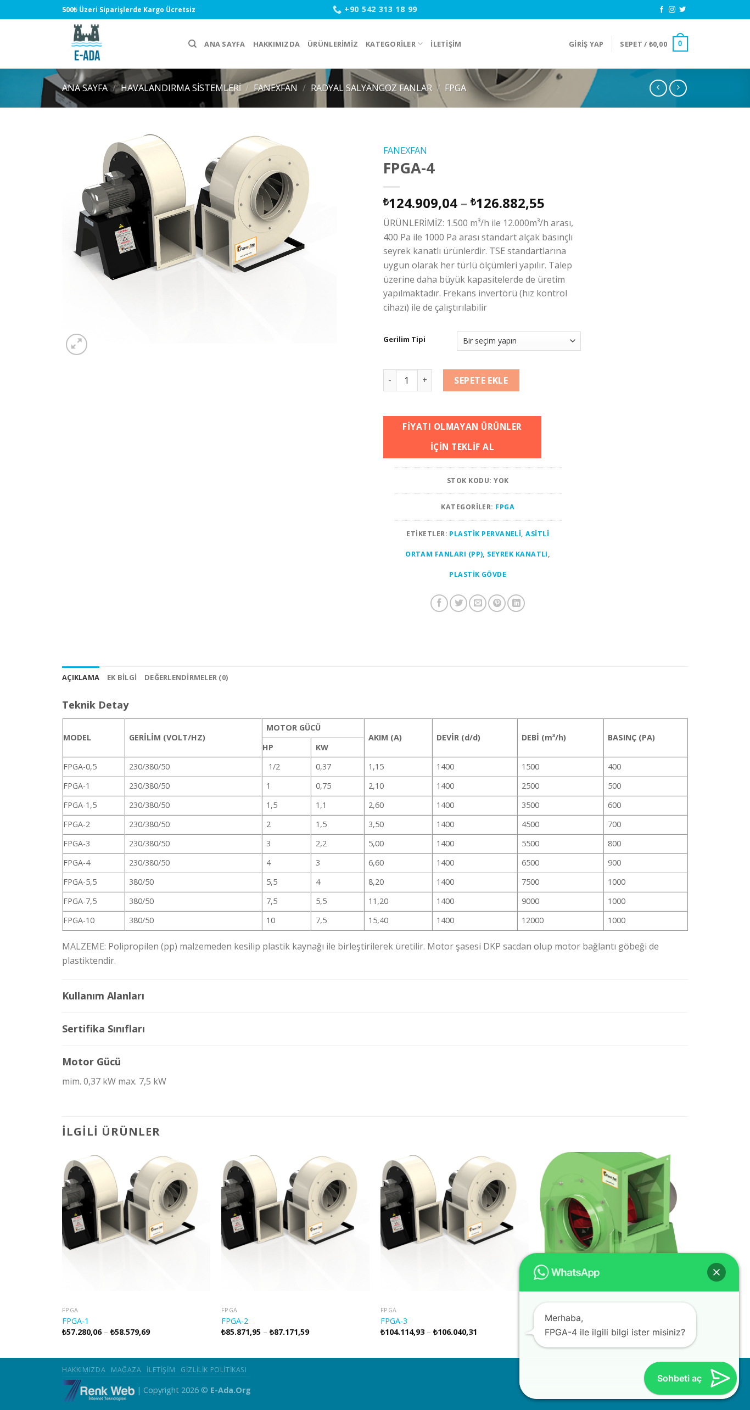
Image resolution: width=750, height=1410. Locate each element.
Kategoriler (391, 44)
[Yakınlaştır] (76, 344)
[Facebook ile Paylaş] (439, 603)
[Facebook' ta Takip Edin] (661, 10)
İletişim (445, 44)
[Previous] (62, 1254)
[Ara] (192, 43)
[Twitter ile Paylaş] (458, 603)
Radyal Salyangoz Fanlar (371, 88)
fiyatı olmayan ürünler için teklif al (462, 436)
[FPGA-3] (454, 1226)
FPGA (455, 88)
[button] (716, 1272)
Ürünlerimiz (332, 44)
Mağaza (126, 1369)
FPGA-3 (393, 1321)
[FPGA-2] (295, 1226)
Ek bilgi (122, 677)
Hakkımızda (276, 44)
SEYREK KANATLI (517, 554)
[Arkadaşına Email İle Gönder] (477, 603)
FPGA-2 (234, 1321)
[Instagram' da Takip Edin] (672, 10)
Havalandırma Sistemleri (181, 88)
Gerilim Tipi (404, 340)
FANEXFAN (276, 88)
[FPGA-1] (136, 1226)
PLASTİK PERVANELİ (485, 533)
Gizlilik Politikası (214, 1369)
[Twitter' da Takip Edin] (682, 10)
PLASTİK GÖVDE (477, 574)
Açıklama (80, 677)
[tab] (80, 677)
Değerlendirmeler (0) (186, 677)
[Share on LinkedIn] (516, 603)
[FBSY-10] (614, 1226)
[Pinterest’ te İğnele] (497, 603)
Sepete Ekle (481, 380)
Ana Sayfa (224, 44)
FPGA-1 (75, 1321)
